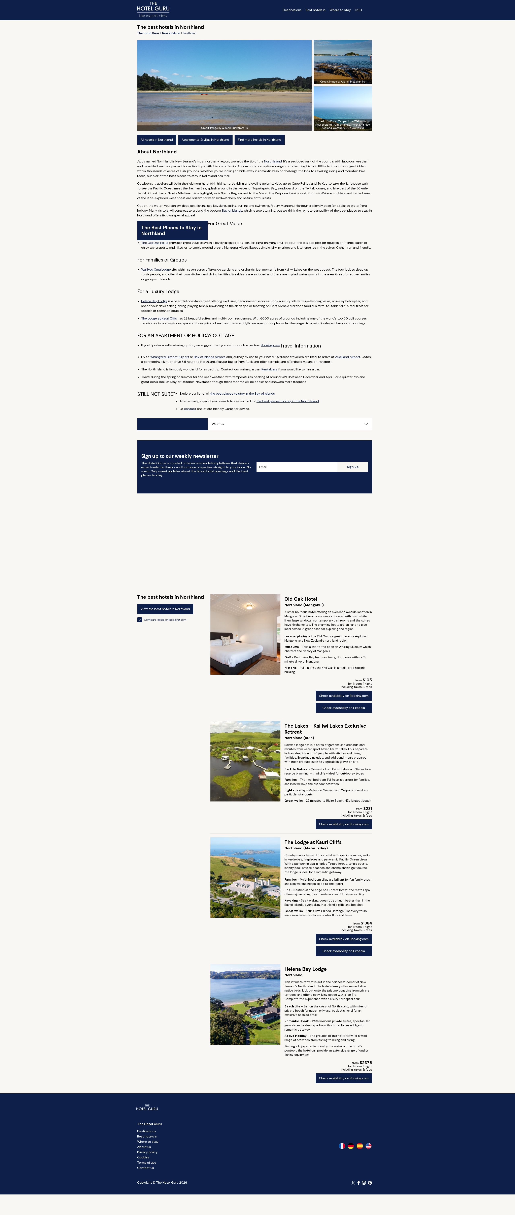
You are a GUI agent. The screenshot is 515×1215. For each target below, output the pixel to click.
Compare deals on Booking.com (165, 619)
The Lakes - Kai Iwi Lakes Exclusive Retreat (325, 729)
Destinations (292, 10)
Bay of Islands (232, 210)
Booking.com (270, 345)
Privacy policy (147, 1152)
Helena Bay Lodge (154, 301)
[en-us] (368, 1146)
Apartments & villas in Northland (205, 140)
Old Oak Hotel (300, 599)
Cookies (143, 1157)
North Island (273, 161)
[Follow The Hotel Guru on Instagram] (364, 1183)
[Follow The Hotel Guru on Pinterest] (370, 1183)
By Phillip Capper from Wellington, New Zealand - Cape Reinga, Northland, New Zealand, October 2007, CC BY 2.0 (342, 125)
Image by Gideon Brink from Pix (229, 128)
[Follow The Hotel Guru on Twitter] (353, 1183)
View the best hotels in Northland (165, 609)
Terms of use (146, 1162)
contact (190, 409)
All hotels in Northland (157, 140)
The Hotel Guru (149, 1124)
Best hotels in (315, 10)
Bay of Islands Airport (210, 357)
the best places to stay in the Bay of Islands (242, 393)
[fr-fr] (342, 1146)
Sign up (353, 467)
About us (144, 1147)
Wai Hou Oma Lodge (156, 269)
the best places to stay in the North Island (287, 401)
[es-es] (359, 1146)
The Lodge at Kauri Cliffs (159, 318)
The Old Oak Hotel (154, 243)
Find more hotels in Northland (259, 140)
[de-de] (350, 1146)
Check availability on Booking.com (344, 696)
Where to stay (340, 10)
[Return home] (153, 10)
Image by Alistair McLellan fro (347, 81)
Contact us (145, 1168)
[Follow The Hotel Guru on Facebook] (358, 1183)
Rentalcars (269, 369)
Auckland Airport (347, 357)
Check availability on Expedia (343, 708)
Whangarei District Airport (169, 357)
